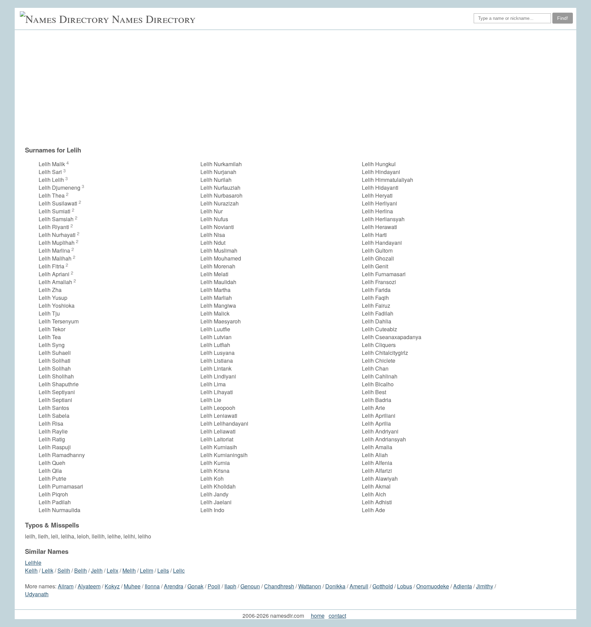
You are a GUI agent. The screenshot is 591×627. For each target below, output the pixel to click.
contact (337, 615)
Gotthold (382, 586)
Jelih (97, 570)
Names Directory (154, 18)
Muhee (132, 586)
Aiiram (66, 586)
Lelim (146, 570)
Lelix (112, 570)
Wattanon (309, 586)
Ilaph (230, 586)
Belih (80, 570)
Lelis (163, 570)
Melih (129, 570)
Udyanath (37, 594)
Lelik (47, 570)
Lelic (179, 570)
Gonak (195, 586)
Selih (63, 570)
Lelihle (33, 562)
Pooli (214, 586)
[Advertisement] (271, 91)
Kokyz (112, 586)
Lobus (404, 586)
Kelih (31, 570)
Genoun (250, 586)
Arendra (173, 586)
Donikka (335, 586)
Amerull (359, 586)
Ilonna (152, 586)
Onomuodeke (432, 586)
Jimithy (484, 586)
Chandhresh (279, 586)
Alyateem (89, 586)
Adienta (462, 586)
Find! (562, 18)
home (318, 615)
